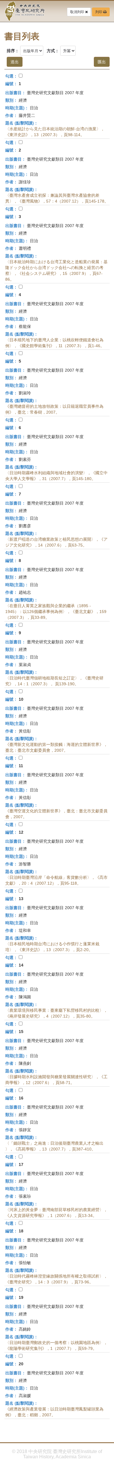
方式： (53, 50)
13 (21, 898)
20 (21, 1364)
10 (21, 699)
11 (21, 765)
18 (21, 1231)
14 (21, 965)
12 (21, 832)
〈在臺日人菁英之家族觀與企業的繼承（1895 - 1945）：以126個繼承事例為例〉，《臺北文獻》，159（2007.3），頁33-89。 (55, 611)
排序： (13, 50)
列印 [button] (99, 12)
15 (21, 1031)
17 (21, 1164)
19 (21, 1297)
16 (21, 1098)
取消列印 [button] (77, 12)
